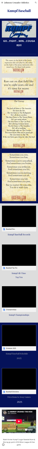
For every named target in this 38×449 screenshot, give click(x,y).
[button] (2, 2)
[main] (19, 11)
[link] (19, 219)
